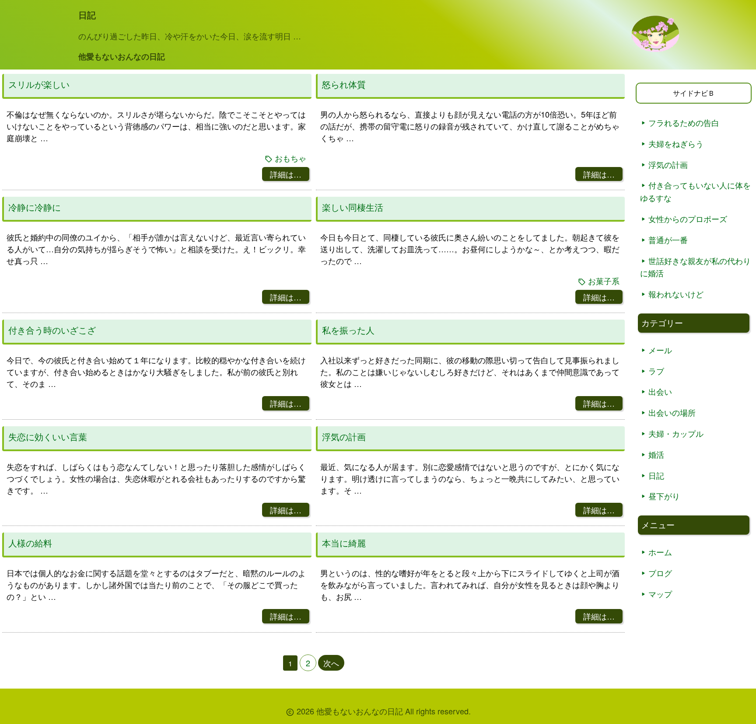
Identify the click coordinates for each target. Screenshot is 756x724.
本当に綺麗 (344, 543)
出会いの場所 (672, 412)
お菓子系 (604, 280)
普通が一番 (668, 239)
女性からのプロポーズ (687, 218)
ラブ (656, 370)
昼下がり (664, 495)
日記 (656, 475)
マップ (660, 593)
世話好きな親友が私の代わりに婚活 (695, 267)
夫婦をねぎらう (676, 143)
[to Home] (655, 49)
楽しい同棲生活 (352, 207)
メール (660, 349)
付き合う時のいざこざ (52, 330)
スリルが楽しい (39, 84)
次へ (331, 662)
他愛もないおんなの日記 (121, 56)
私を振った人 (348, 330)
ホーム (660, 551)
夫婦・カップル (676, 433)
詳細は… (285, 174)
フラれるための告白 (683, 122)
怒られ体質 (344, 84)
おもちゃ (290, 158)
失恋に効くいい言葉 (47, 437)
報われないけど (676, 293)
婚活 (656, 454)
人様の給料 (30, 543)
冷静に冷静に (34, 207)
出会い (660, 391)
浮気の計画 (344, 437)
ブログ (660, 572)
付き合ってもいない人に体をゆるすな (695, 191)
